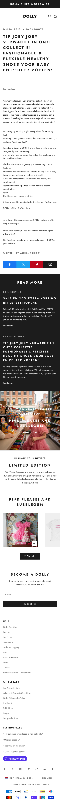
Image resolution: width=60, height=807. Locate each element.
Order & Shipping (11, 647)
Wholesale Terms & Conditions (17, 693)
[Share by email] (50, 264)
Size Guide (8, 642)
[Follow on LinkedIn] (44, 769)
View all (30, 556)
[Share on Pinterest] (37, 264)
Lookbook (7, 703)
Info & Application (11, 688)
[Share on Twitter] (23, 264)
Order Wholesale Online (14, 698)
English (47, 778)
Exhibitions (8, 708)
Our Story (7, 637)
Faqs (5, 652)
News (5, 662)
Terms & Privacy (10, 657)
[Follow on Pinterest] (28, 769)
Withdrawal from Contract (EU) (17, 672)
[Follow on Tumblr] (52, 769)
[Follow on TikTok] (36, 769)
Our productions (10, 718)
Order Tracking (10, 627)
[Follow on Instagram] (20, 769)
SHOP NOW (30, 432)
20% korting (12, 292)
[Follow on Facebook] (4, 769)
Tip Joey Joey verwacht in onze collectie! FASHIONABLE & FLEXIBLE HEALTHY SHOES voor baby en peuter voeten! (28, 351)
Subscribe (30, 604)
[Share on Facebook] (9, 264)
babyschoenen (14, 336)
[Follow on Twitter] (12, 769)
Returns (6, 632)
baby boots (34, 29)
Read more (8, 325)
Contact (6, 667)
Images (6, 713)
